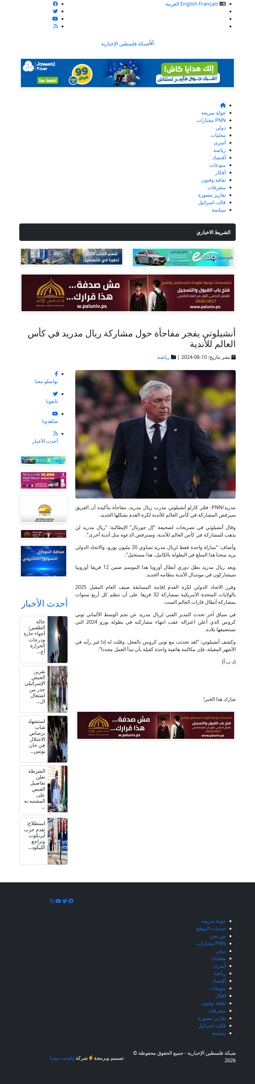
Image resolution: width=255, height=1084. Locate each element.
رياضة (219, 150)
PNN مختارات (211, 120)
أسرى (220, 142)
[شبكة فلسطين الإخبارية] (127, 41)
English (188, 3)
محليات (218, 135)
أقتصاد (219, 157)
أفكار (220, 172)
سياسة (219, 209)
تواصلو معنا (214, 26)
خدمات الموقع (211, 11)
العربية (172, 3)
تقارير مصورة (212, 194)
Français (208, 3)
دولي (221, 127)
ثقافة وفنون (213, 179)
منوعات (218, 165)
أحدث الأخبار (44, 603)
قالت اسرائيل (212, 202)
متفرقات (216, 187)
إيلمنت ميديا (62, 1057)
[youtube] (55, 18)
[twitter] (55, 11)
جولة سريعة (213, 112)
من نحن (218, 18)
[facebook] (55, 3)
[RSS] (55, 26)
